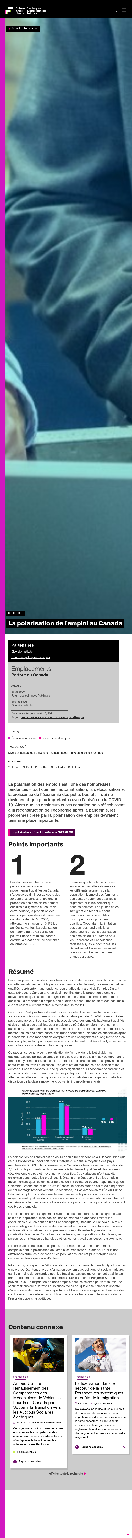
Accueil (16, 28)
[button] (127, 1534)
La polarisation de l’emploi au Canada (42, 832)
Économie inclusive (23, 738)
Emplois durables (26, 1452)
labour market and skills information (82, 753)
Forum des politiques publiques (30, 657)
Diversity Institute (22, 651)
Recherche (30, 28)
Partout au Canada (29, 675)
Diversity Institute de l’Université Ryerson (33, 753)
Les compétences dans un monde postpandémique (52, 717)
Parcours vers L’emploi (56, 738)
